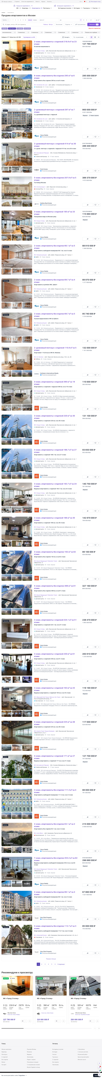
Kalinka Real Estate (46, 203)
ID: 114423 (37, 430)
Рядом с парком (31, 1059)
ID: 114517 (37, 738)
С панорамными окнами (33, 1064)
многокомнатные (8, 32)
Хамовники (50, 833)
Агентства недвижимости (27, 1)
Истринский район (82, 1054)
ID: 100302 (37, 56)
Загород (55, 1043)
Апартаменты (37, 8)
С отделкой (4, 1057)
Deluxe (3, 1062)
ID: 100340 (37, 124)
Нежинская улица (71, 153)
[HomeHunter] (6, 6)
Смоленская (39, 87)
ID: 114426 (37, 464)
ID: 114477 (37, 602)
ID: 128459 (37, 940)
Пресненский (52, 50)
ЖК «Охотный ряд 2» (40, 187)
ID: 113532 (37, 328)
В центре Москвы (31, 1049)
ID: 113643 (37, 362)
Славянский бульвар (41, 156)
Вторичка (29, 1051)
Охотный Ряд (39, 189)
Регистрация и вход (95, 1)
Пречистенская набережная (62, 833)
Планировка (9, 61)
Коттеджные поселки (65, 8)
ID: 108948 (37, 192)
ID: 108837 (37, 159)
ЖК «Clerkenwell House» (41, 935)
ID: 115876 (37, 838)
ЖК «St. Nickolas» (39, 357)
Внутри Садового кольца (33, 1067)
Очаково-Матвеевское (59, 153)
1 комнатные (77, 32)
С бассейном (81, 1049)
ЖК (18, 8)
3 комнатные (50, 32)
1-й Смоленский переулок (63, 84)
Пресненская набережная (64, 50)
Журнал (43, 1)
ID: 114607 (37, 804)
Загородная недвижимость (64, 5)
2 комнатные (63, 32)
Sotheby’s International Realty (49, 373)
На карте (4, 1064)
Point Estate (44, 169)
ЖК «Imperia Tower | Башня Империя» (44, 731)
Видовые (29, 1054)
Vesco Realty (44, 67)
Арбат (53, 84)
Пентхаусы (47, 8)
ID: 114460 (37, 532)
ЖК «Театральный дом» (41, 255)
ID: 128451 (37, 906)
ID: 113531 (37, 294)
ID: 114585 (37, 770)
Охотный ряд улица (60, 187)
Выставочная (39, 700)
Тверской (52, 187)
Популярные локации (32, 1062)
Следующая (61, 964)
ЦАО (47, 50)
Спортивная (39, 937)
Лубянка (38, 359)
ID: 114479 (37, 634)
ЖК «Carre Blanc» (39, 833)
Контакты (49, 1)
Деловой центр (40, 53)
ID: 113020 (37, 226)
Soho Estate (44, 407)
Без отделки (5, 1059)
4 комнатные (36, 32)
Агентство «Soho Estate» (47, 1013)
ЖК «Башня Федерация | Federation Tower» (46, 561)
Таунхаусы (87, 8)
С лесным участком (83, 1051)
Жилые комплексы (6, 1049)
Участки (96, 8)
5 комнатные (23, 32)
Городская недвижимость (23, 5)
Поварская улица (59, 255)
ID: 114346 (37, 396)
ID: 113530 (37, 260)
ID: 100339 (37, 90)
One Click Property (46, 917)
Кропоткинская (40, 835)
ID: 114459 (37, 498)
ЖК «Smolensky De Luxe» (41, 84)
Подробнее (21, 1075)
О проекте (17, 1)
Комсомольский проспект (65, 935)
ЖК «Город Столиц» (40, 50)
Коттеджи (78, 8)
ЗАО (51, 153)
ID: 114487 (37, 668)
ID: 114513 (37, 704)
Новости (38, 1)
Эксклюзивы (30, 1057)
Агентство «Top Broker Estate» (82, 1014)
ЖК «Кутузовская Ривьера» (42, 153)
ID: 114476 (37, 568)
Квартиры (26, 8)
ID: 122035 (37, 876)
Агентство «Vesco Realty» (14, 1014)
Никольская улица (58, 357)
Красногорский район (83, 1057)
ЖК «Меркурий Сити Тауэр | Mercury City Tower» (47, 697)
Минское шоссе (82, 1059)
